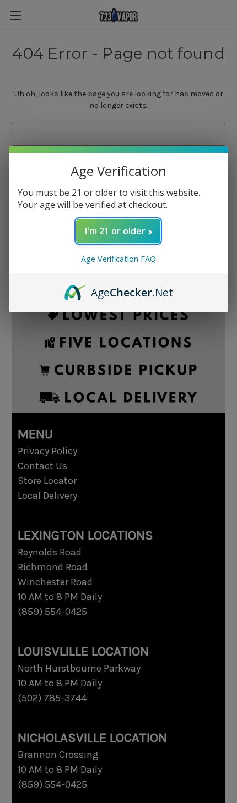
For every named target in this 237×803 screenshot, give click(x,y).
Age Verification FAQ (118, 259)
